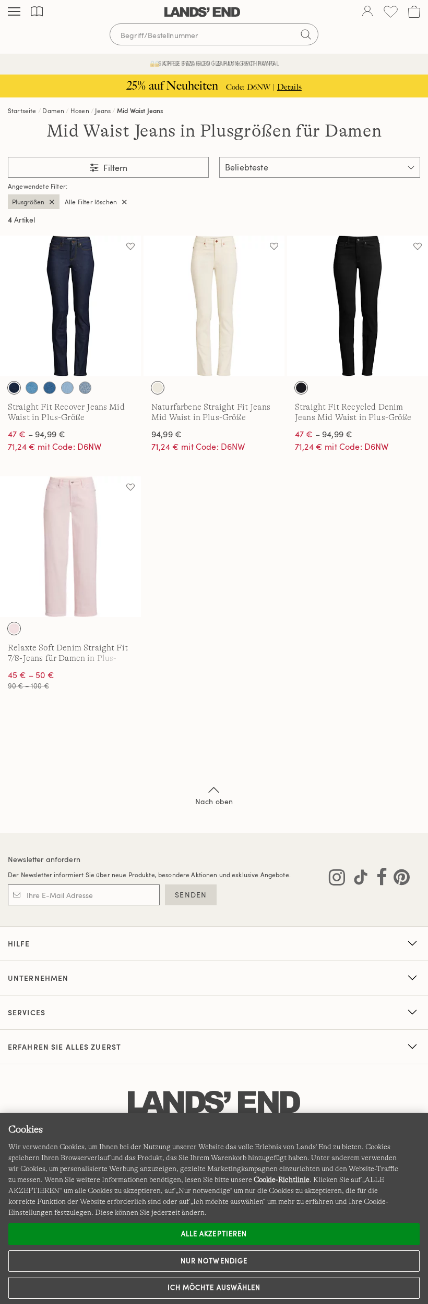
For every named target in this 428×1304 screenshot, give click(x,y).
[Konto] (367, 12)
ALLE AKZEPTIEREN (214, 1233)
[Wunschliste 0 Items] (391, 12)
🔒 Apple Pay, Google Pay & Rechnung (214, 63)
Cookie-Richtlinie (282, 1179)
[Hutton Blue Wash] (32, 388)
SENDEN (191, 895)
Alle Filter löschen (91, 202)
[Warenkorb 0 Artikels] (414, 12)
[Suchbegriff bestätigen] (306, 34)
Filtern (114, 168)
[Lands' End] (202, 12)
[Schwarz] (301, 388)
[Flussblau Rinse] (14, 388)
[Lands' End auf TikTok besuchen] (357, 879)
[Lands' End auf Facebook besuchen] (378, 879)
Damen (53, 110)
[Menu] (14, 12)
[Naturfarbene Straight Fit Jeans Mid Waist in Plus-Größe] (214, 306)
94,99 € (166, 434)
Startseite (22, 110)
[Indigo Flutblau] (49, 388)
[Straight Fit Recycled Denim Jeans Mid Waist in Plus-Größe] (357, 306)
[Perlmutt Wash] (14, 628)
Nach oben (214, 801)
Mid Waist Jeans (140, 110)
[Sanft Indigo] (67, 388)
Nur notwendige (214, 1260)
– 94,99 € (36, 434)
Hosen (79, 110)
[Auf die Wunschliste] (130, 246)
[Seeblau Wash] (85, 388)
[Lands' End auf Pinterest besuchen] (398, 879)
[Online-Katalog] (37, 11)
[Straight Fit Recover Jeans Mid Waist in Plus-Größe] (70, 306)
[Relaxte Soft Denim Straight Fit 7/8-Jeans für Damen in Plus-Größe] (70, 546)
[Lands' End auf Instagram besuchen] (337, 879)
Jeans (103, 110)
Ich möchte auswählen (214, 1287)
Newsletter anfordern (44, 859)
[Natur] (157, 388)
